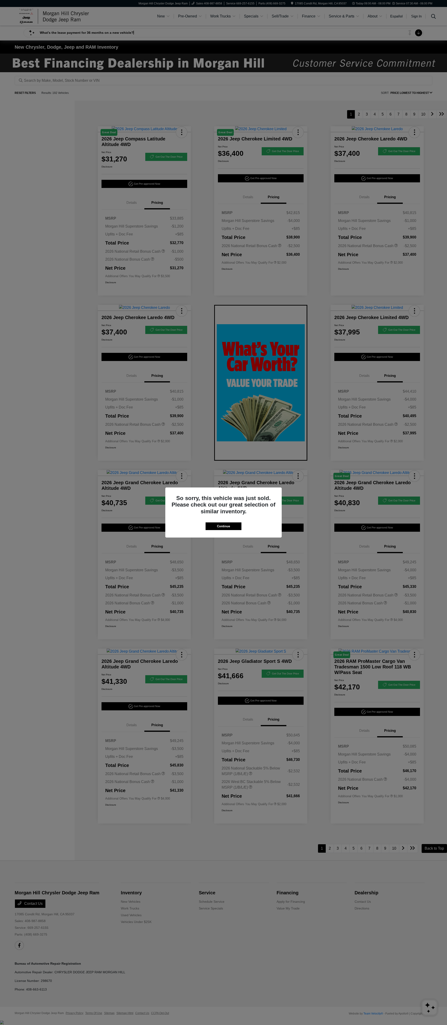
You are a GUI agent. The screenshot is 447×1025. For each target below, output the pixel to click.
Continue (223, 526)
